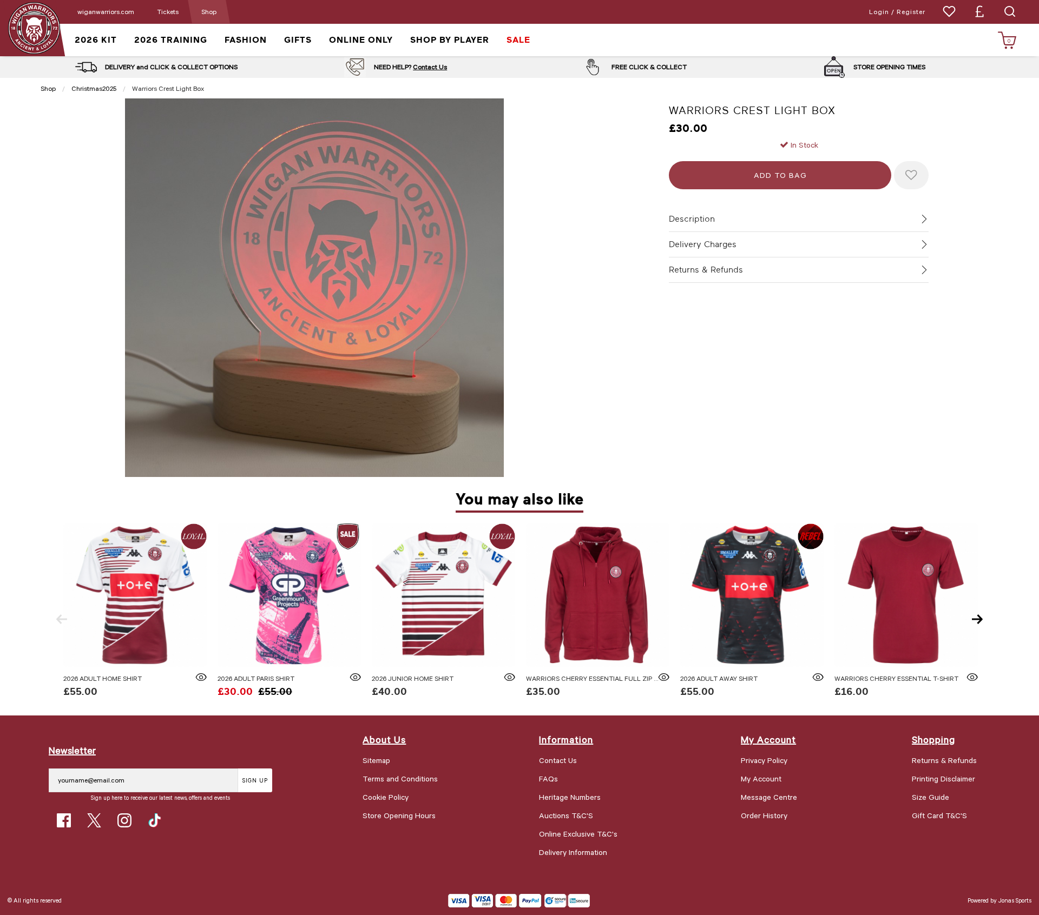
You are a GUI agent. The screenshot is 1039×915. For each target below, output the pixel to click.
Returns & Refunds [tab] (706, 270)
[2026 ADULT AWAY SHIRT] (752, 595)
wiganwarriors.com (105, 11)
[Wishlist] (949, 11)
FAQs (548, 778)
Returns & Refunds (944, 760)
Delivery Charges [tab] (702, 244)
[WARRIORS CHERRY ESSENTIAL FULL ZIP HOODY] (597, 595)
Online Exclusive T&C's (578, 833)
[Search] (1009, 11)
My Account (761, 778)
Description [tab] (692, 219)
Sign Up (255, 780)
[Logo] (34, 27)
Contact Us (430, 66)
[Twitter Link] (94, 820)
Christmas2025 (93, 88)
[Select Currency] (979, 11)
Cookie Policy (386, 796)
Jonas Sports (1014, 900)
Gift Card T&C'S (939, 815)
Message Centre (769, 796)
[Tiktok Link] (155, 820)
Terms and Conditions (400, 778)
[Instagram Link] (124, 820)
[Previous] (61, 619)
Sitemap (376, 760)
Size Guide (930, 796)
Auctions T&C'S (566, 815)
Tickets (168, 11)
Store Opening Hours (399, 815)
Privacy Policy (764, 760)
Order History (764, 815)
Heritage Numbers (570, 796)
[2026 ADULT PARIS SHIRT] (289, 595)
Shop (208, 11)
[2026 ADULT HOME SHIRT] (135, 595)
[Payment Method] (495, 900)
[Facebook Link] (64, 820)
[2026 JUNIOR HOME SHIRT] (443, 595)
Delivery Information (573, 852)
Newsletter (72, 750)
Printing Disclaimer (943, 778)
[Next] (977, 619)
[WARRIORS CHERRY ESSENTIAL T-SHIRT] (906, 595)
